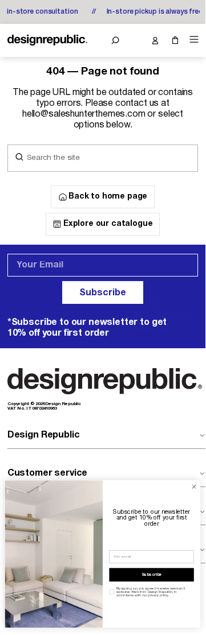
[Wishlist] (135, 40)
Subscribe (102, 293)
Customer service (47, 473)
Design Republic (43, 435)
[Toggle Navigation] (192, 39)
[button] (115, 40)
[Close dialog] (193, 487)
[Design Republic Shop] (47, 40)
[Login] (155, 40)
